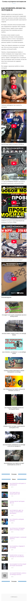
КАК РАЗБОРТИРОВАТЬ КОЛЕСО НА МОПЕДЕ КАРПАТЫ (18, 573)
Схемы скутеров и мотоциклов (14, 1)
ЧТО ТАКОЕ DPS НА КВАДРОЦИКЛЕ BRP (15, 493)
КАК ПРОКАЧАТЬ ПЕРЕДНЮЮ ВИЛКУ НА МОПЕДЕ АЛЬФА (17, 529)
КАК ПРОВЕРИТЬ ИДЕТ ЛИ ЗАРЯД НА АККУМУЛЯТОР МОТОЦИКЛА (16, 512)
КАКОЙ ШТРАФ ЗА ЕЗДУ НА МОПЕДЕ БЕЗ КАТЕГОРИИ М (17, 555)
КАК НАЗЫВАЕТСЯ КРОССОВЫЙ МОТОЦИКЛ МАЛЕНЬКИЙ (18, 564)
